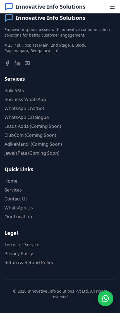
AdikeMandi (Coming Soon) (33, 144)
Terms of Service (21, 245)
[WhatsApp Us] (105, 298)
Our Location (18, 217)
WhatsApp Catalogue (26, 117)
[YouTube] (27, 63)
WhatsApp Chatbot (24, 108)
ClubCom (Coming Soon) (30, 135)
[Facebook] (7, 63)
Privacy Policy (18, 253)
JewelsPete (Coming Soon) (31, 153)
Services (13, 190)
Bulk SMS (14, 90)
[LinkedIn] (17, 63)
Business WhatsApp (25, 99)
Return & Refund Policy (28, 262)
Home (10, 181)
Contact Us (16, 199)
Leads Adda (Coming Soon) (32, 126)
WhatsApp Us (18, 208)
